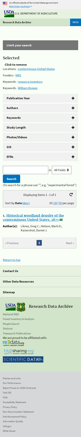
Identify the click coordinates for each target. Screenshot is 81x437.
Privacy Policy (10, 407)
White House (9, 430)
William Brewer (28, 88)
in (50, 170)
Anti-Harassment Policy (14, 416)
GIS (9, 147)
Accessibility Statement (14, 402)
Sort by (17, 203)
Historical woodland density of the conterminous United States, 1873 (33, 218)
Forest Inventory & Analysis (18, 319)
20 (55, 203)
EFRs (10, 157)
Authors (12, 108)
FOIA (5, 397)
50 (60, 203)
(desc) (26, 203)
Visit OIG (7, 392)
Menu (76, 22)
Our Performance (12, 383)
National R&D (11, 314)
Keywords (14, 118)
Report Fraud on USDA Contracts (19, 388)
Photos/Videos (17, 137)
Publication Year (18, 98)
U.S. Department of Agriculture (36, 13)
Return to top (11, 260)
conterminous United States (36, 69)
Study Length (16, 127)
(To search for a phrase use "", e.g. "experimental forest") (39, 185)
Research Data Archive (17, 22)
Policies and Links (12, 378)
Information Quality (13, 421)
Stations (8, 328)
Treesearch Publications (17, 333)
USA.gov (7, 426)
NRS (18, 75)
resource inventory (30, 82)
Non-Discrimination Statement (18, 411)
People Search (11, 324)
